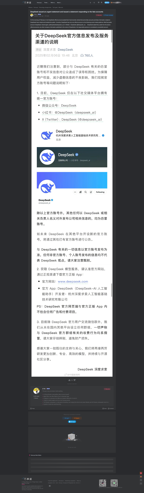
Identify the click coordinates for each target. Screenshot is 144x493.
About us (79, 480)
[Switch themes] (141, 483)
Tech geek (55, 7)
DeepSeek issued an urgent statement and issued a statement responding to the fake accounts (66, 11)
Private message (109, 15)
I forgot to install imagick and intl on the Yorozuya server (57, 400)
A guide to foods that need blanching (52, 404)
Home (30, 7)
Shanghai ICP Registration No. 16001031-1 (72, 482)
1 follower (36, 398)
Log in (67, 418)
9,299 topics (36, 396)
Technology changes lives (45, 7)
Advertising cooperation (70, 480)
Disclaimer (61, 480)
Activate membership (116, 2)
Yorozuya (36, 7)
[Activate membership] (141, 476)
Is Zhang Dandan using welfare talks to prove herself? (56, 394)
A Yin (35, 14)
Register (78, 418)
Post (108, 2)
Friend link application (52, 480)
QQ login (73, 421)
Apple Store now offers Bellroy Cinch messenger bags (56, 396)
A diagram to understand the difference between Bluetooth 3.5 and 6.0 (60, 398)
